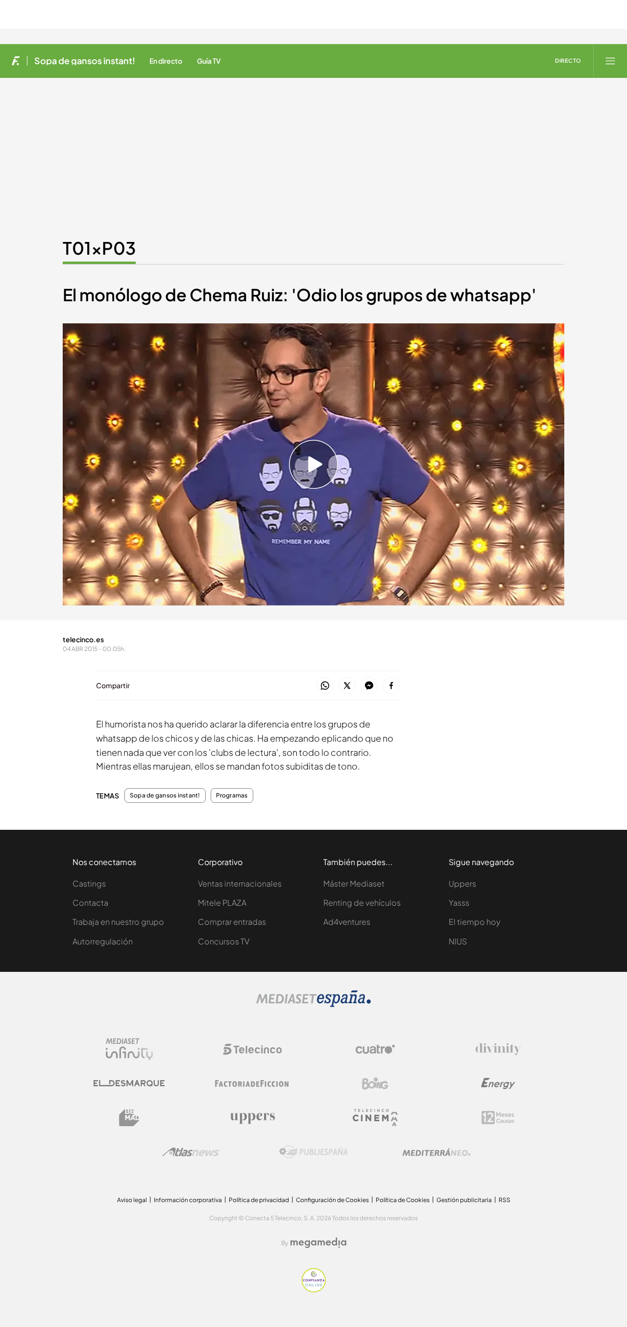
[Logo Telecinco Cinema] (375, 1118)
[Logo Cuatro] (375, 1049)
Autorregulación (102, 941)
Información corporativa (188, 1200)
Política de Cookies (403, 1200)
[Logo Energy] (498, 1083)
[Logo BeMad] (129, 1118)
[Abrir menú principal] (610, 61)
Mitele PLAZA (222, 902)
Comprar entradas (232, 922)
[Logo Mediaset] (313, 1004)
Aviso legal (132, 1200)
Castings (89, 883)
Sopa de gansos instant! (84, 60)
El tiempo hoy (475, 922)
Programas (232, 795)
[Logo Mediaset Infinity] (129, 1049)
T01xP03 (99, 248)
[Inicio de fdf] (16, 61)
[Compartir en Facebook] (391, 686)
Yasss (459, 902)
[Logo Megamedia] (318, 1243)
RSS (504, 1200)
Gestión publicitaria (464, 1200)
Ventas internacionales (240, 883)
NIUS (458, 941)
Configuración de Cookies (332, 1200)
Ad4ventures (346, 922)
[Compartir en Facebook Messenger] (369, 686)
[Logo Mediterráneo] (436, 1152)
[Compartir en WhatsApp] (325, 686)
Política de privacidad (259, 1200)
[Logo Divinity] (498, 1049)
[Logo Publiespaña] (313, 1152)
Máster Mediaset (354, 883)
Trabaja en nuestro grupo (118, 922)
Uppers (462, 883)
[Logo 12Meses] (498, 1117)
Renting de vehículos (362, 902)
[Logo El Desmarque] (129, 1083)
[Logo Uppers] (252, 1118)
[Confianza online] (314, 1289)
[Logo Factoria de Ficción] (252, 1083)
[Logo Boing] (375, 1083)
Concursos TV (223, 941)
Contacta (90, 902)
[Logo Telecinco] (252, 1049)
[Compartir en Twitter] (347, 686)
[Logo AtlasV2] (190, 1152)
